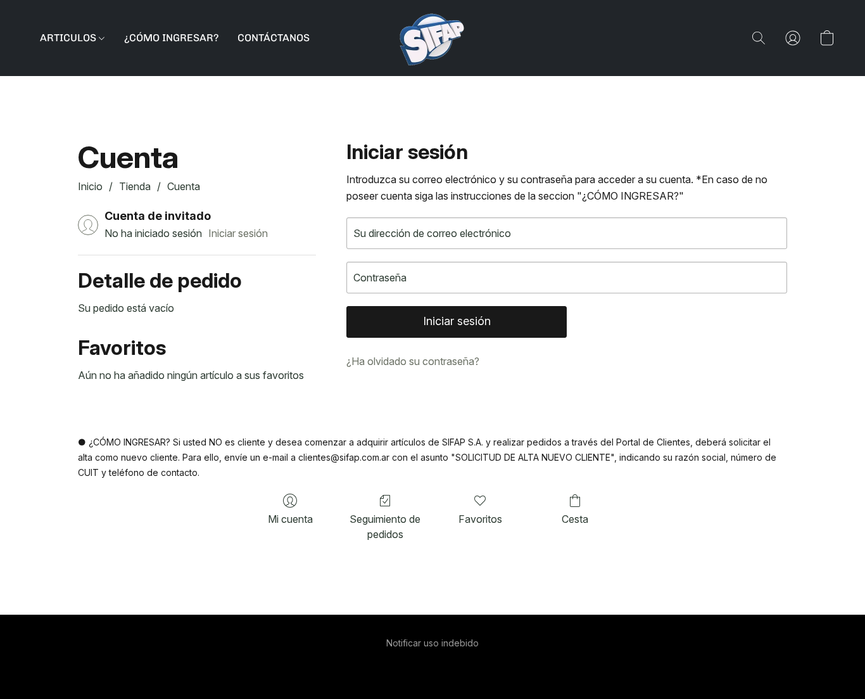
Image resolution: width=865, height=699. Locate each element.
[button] (432, 38)
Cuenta (183, 186)
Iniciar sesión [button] (238, 233)
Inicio (90, 186)
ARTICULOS (69, 38)
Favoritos (480, 519)
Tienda (135, 186)
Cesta (575, 519)
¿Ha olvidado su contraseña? (412, 361)
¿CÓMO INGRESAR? (171, 38)
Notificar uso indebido (432, 643)
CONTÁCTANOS (273, 38)
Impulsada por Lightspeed (433, 665)
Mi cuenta (290, 519)
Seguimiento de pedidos (385, 527)
